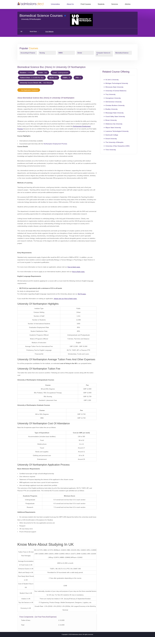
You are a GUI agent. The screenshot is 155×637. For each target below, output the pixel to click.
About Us (70, 4)
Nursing (42, 53)
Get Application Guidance (29, 90)
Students (101, 4)
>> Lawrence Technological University (116, 131)
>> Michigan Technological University (115, 83)
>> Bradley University (110, 109)
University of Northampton (31, 19)
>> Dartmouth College (110, 135)
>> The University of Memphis (113, 142)
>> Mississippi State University (113, 113)
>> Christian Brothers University (114, 105)
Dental (80, 53)
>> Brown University (110, 120)
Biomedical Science (121, 53)
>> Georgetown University (112, 98)
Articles (127, 4)
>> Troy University (109, 94)
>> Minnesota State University (113, 87)
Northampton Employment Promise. (55, 144)
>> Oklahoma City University (112, 124)
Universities (55, 4)
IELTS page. (82, 294)
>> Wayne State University (112, 127)
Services (114, 4)
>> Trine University (109, 149)
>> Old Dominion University (112, 102)
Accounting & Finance (28, 53)
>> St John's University (111, 79)
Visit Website (49, 31)
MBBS (61, 53)
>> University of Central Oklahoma (114, 91)
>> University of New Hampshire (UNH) (116, 146)
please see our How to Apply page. (65, 298)
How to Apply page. (73, 267)
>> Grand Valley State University (114, 116)
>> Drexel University (110, 138)
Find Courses (86, 4)
